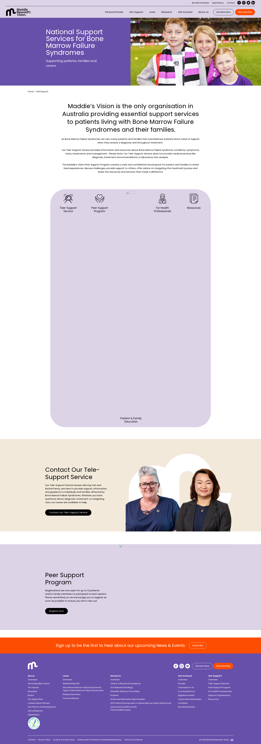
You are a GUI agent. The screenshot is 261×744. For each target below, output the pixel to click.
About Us (203, 12)
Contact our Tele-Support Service (68, 512)
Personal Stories (114, 12)
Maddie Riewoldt (71, 683)
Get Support (136, 12)
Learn (152, 12)
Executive (32, 691)
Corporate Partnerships (189, 699)
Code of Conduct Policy (64, 739)
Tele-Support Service (218, 683)
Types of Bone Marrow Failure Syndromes (83, 690)
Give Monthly (245, 12)
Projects (114, 695)
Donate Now (223, 12)
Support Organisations (219, 695)
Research (166, 12)
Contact (231, 2)
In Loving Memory (186, 691)
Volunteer (183, 703)
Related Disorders (72, 694)
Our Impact (33, 687)
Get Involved (185, 12)
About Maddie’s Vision (39, 683)
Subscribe (197, 645)
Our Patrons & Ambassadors (42, 706)
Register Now (56, 610)
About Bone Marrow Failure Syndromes (82, 687)
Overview (32, 679)
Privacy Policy (44, 739)
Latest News (218, 2)
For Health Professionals (220, 691)
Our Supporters (35, 699)
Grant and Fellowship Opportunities (127, 699)
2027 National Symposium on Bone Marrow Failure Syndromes (140, 703)
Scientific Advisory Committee (125, 691)
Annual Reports (35, 710)
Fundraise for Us (186, 687)
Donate (181, 683)
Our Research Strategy (121, 687)
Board (31, 695)
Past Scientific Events (120, 709)
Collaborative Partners (39, 703)
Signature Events (186, 695)
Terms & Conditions (133, 739)
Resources (213, 699)
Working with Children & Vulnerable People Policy (99, 739)
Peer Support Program (219, 687)
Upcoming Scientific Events (123, 706)
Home (31, 91)
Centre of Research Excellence (125, 683)
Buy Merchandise (200, 2)
